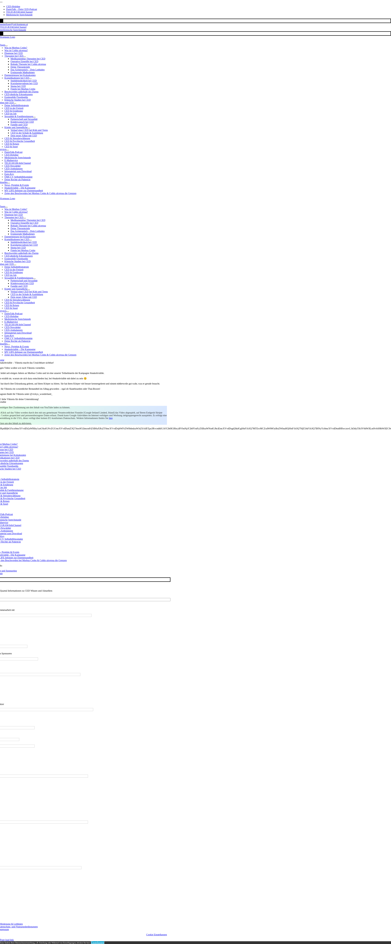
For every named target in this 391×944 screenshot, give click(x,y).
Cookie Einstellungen (156, 934)
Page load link (7, 940)
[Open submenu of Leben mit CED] (15, 103)
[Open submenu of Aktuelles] (8, 183)
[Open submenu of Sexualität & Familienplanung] (34, 117)
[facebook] (0, 21)
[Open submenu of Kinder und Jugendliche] (28, 128)
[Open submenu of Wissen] (6, 45)
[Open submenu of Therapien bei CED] (24, 56)
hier (110, 418)
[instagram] (1, 21)
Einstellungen (97, 942)
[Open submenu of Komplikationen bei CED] (30, 78)
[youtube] (2, 21)
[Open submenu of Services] (7, 150)
